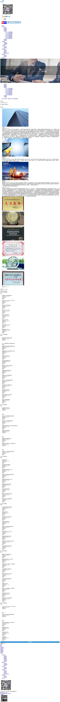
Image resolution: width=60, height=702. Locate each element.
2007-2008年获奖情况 (14, 98)
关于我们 (5, 98)
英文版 (5, 19)
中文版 (5, 18)
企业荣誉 (9, 98)
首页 (3, 25)
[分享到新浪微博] (4, 16)
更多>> (1, 293)
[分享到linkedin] (9, 16)
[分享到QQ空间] (2, 16)
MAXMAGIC (2, 647)
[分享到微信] (5, 16)
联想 (1, 645)
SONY (1, 644)
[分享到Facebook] (6, 16)
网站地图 (2, 694)
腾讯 (1, 646)
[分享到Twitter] (8, 16)
